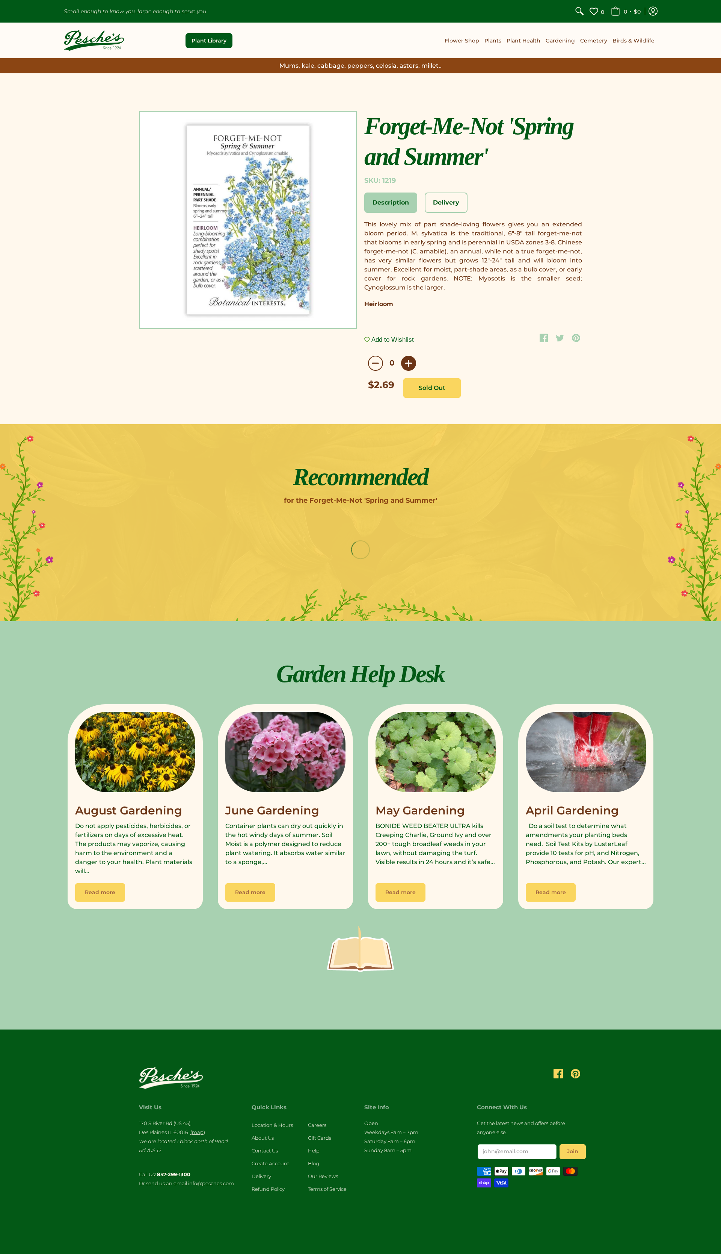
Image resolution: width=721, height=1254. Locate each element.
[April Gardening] (586, 754)
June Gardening (272, 810)
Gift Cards (319, 1138)
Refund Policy (268, 1189)
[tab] (390, 203)
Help (314, 1151)
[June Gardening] (285, 754)
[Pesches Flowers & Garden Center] (94, 40)
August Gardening (128, 810)
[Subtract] (375, 363)
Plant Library (209, 40)
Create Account (270, 1163)
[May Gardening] (436, 754)
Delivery (261, 1176)
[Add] (408, 363)
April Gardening (572, 810)
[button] (626, 11)
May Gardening (420, 810)
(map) (197, 1132)
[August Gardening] (135, 754)
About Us (263, 1138)
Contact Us (265, 1151)
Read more (100, 892)
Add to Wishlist (392, 339)
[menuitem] (579, 11)
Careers (317, 1125)
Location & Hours (272, 1125)
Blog (313, 1163)
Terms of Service (327, 1189)
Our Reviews (323, 1176)
